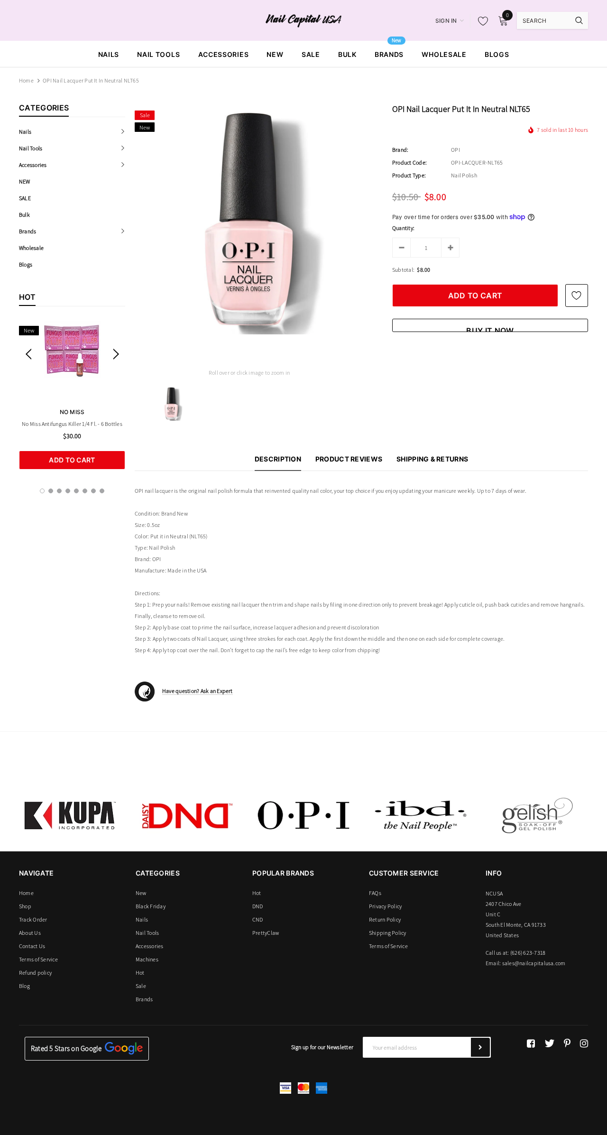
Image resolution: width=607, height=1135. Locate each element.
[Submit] (480, 1047)
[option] (72, 395)
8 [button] (102, 491)
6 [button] (85, 491)
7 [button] (93, 491)
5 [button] (76, 491)
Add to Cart (72, 460)
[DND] (187, 815)
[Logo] (303, 20)
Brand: (400, 149)
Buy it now (490, 329)
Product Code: (409, 162)
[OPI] (303, 815)
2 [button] (50, 491)
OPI (455, 149)
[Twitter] (549, 1043)
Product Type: (409, 175)
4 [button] (67, 491)
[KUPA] (70, 815)
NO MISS (72, 411)
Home (26, 80)
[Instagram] (584, 1043)
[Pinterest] (567, 1043)
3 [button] (59, 491)
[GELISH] (537, 815)
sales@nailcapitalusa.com (534, 963)
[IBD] (420, 815)
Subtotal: (403, 269)
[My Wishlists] (480, 20)
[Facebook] (531, 1043)
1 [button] (42, 491)
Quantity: (403, 227)
